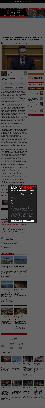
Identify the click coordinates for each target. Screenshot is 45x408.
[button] (22, 203)
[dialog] (22, 204)
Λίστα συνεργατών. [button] (23, 211)
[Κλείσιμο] (35, 186)
